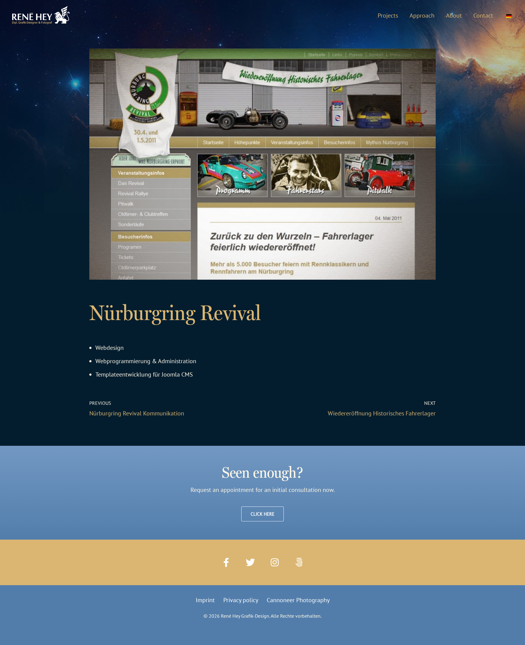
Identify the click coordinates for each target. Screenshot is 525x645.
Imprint (205, 600)
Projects (388, 15)
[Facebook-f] (226, 562)
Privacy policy (240, 600)
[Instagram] (274, 562)
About (454, 15)
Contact (483, 15)
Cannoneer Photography (298, 600)
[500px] (299, 562)
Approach (422, 15)
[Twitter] (250, 562)
